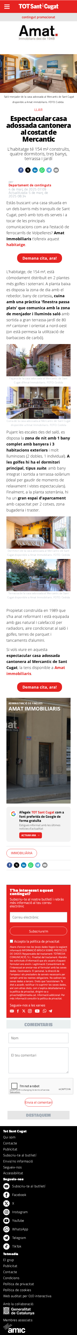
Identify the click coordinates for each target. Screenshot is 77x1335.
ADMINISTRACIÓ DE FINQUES (26, 703)
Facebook (18, 1194)
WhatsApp (19, 1229)
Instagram (19, 1211)
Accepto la (36, 941)
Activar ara (28, 835)
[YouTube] (38, 1011)
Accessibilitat (13, 1173)
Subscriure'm (38, 931)
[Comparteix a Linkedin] (35, 170)
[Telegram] (51, 1011)
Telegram (18, 1237)
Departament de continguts (30, 185)
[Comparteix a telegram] (49, 170)
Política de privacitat (18, 1283)
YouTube (17, 1220)
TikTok (16, 1246)
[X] (24, 1011)
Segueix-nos (12, 1167)
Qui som (9, 1137)
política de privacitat (44, 941)
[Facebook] (18, 1011)
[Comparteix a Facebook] (21, 170)
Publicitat (10, 1149)
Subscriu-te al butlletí (19, 1155)
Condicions (11, 1277)
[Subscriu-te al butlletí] (12, 1011)
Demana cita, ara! (39, 258)
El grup (8, 1259)
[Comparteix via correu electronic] (56, 170)
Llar (38, 109)
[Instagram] (30, 1011)
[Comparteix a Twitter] (28, 170)
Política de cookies (17, 1289)
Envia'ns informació (18, 1161)
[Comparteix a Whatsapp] (42, 170)
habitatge (15, 244)
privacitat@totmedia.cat (23, 995)
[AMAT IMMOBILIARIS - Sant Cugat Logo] (38, 31)
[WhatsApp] (45, 1011)
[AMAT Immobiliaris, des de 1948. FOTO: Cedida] (38, 751)
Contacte (10, 1143)
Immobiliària (22, 853)
